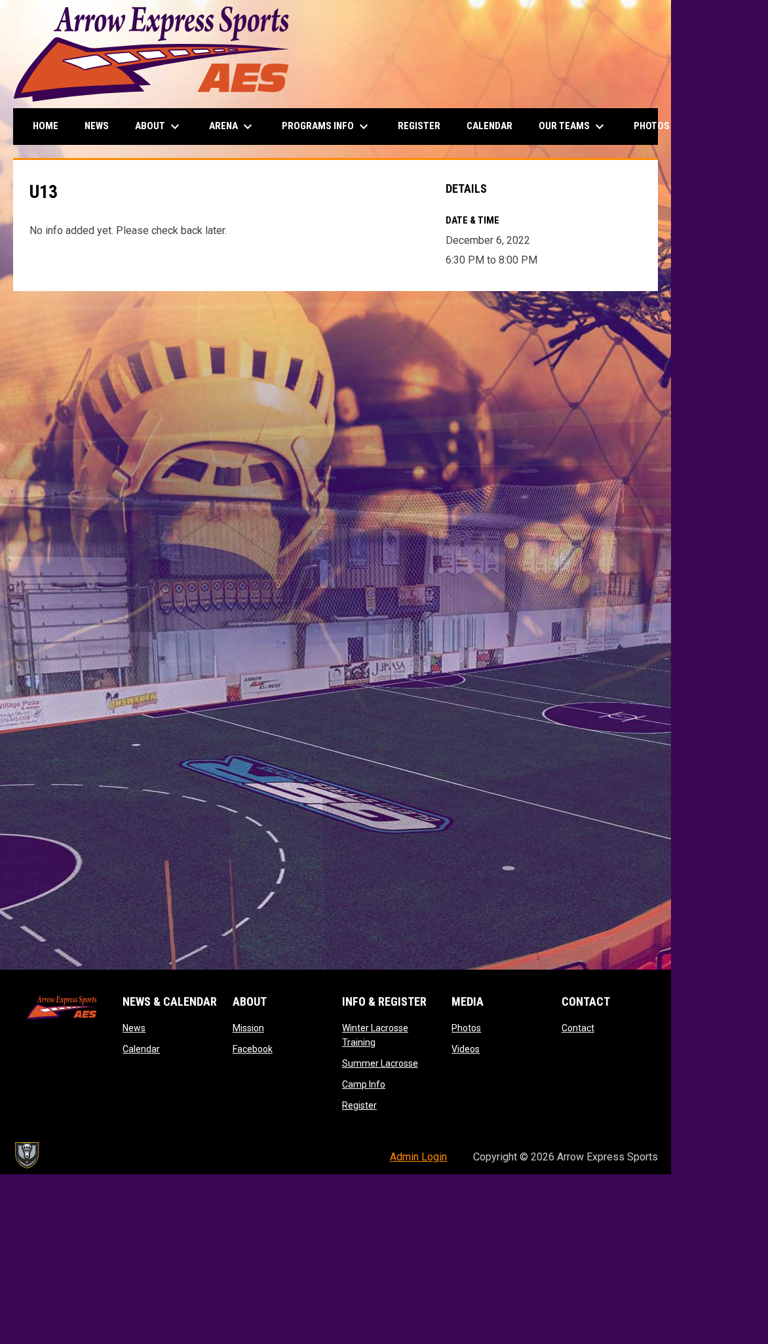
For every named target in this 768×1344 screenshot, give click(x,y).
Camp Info (363, 1084)
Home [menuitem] (45, 126)
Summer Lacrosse (380, 1063)
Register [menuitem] (419, 126)
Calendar (141, 1049)
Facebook (253, 1049)
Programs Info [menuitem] (327, 126)
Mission (248, 1028)
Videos (465, 1049)
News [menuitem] (97, 126)
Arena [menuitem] (232, 126)
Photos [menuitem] (660, 126)
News (134, 1028)
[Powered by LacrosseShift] (26, 1155)
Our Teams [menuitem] (573, 126)
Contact (578, 1028)
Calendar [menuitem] (489, 126)
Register (359, 1105)
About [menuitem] (159, 126)
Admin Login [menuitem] (418, 1157)
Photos (466, 1028)
